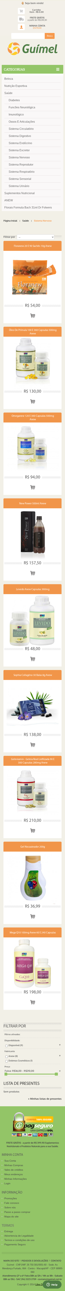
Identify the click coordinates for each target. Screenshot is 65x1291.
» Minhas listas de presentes (45, 1098)
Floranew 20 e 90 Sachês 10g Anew (33, 246)
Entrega (8, 1231)
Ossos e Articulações (22, 121)
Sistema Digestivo (20, 135)
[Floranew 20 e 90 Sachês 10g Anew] (32, 277)
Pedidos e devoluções (34, 1260)
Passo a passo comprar (17, 1212)
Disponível (15, 1045)
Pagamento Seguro (15, 1244)
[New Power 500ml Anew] (32, 534)
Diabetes (14, 100)
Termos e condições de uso (19, 1240)
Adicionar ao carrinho (32, 315)
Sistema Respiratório (21, 171)
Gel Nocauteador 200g (32, 847)
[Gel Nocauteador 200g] (32, 878)
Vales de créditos (13, 1169)
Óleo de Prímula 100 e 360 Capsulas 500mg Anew (33, 332)
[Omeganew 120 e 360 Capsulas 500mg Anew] (32, 448)
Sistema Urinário (19, 186)
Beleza (8, 78)
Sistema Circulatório (21, 128)
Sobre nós (10, 1207)
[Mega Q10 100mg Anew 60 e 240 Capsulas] (32, 963)
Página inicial (10, 220)
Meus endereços (13, 1174)
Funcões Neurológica (22, 107)
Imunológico (16, 114)
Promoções (10, 1198)
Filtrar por (9, 236)
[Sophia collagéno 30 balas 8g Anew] (32, 706)
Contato (56, 1260)
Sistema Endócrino (20, 143)
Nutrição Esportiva (15, 85)
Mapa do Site (11, 1260)
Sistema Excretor (19, 150)
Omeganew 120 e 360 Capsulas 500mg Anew (33, 418)
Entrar (37, 28)
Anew (13, 1056)
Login (7, 1183)
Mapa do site (11, 1216)
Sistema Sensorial (20, 178)
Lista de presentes (21, 1084)
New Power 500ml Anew (32, 503)
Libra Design (41, 1284)
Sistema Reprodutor (21, 164)
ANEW (8, 200)
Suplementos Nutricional (19, 193)
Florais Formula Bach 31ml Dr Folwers (28, 207)
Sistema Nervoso (19, 157)
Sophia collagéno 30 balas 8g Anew (33, 675)
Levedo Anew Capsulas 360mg (32, 589)
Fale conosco (11, 1203)
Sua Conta (10, 1160)
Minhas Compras (13, 1165)
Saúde (8, 93)
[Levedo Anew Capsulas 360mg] (32, 620)
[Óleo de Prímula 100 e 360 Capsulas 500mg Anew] (32, 363)
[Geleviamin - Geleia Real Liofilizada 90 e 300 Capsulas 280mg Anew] (32, 792)
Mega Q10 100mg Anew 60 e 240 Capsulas (33, 932)
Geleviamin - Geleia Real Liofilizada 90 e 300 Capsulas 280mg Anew (32, 761)
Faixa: (8, 1070)
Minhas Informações (15, 1178)
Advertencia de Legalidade (19, 1235)
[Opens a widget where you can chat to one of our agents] (52, 1285)
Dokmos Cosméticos (20, 1060)
